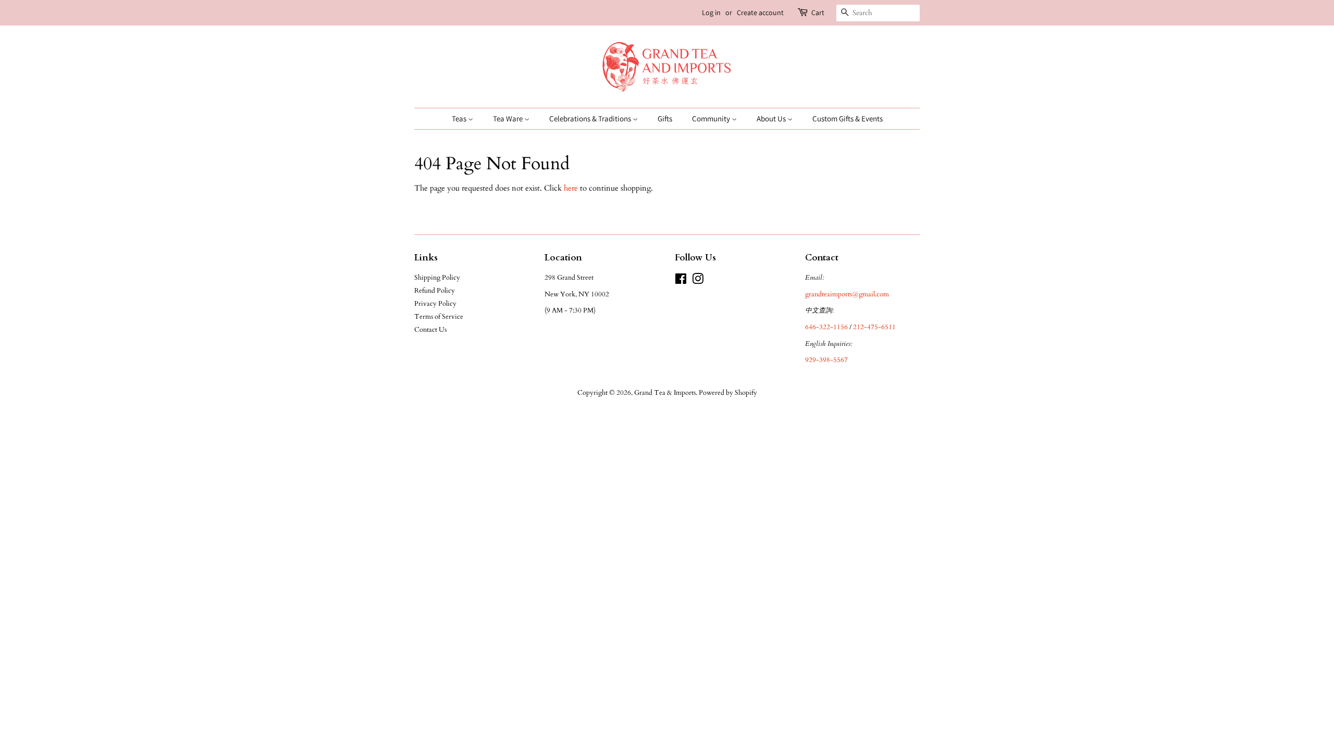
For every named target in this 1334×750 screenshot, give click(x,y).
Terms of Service (438, 316)
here (571, 188)
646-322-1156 (826, 327)
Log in (711, 12)
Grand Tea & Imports (665, 392)
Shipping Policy (437, 277)
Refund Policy (434, 290)
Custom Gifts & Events (847, 118)
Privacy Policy (435, 303)
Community (712, 118)
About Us (772, 118)
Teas (460, 118)
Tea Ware (508, 118)
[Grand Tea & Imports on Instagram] (697, 281)
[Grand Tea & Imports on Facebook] (681, 281)
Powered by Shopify (728, 392)
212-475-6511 (874, 327)
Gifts (665, 118)
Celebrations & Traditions (591, 118)
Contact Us (430, 329)
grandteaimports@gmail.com (847, 294)
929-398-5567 (826, 360)
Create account (760, 12)
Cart (817, 12)
